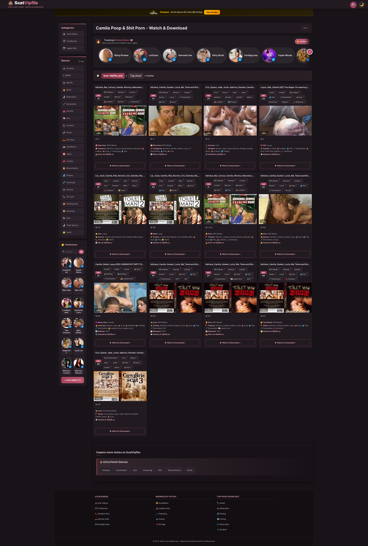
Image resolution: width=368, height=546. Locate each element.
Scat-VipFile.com (113, 75)
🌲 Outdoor (222, 529)
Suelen (161, 97)
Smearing (147, 470)
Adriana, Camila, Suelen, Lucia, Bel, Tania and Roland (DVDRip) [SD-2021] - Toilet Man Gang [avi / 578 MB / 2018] (285, 264)
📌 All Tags (160, 524)
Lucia (171, 97)
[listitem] (115, 55)
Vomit (189, 470)
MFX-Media (108, 92)
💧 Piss (162, 102)
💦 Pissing (232, 102)
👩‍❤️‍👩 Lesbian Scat (163, 508)
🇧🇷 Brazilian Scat (102, 524)
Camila (107, 97)
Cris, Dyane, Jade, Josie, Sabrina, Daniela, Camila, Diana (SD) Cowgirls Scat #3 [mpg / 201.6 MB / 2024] (230, 87)
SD (186, 279)
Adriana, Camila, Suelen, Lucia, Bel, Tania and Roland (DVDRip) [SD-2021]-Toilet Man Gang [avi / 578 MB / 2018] (285, 175)
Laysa (271, 92)
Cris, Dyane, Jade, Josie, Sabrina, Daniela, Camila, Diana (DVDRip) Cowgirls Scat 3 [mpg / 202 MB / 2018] (120, 352)
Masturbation (174, 470)
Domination (121, 470)
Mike (125, 186)
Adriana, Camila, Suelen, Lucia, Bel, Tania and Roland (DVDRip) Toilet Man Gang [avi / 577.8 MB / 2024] (175, 87)
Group (288, 190)
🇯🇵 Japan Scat (236, 279)
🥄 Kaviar (221, 503)
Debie (117, 269)
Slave (134, 186)
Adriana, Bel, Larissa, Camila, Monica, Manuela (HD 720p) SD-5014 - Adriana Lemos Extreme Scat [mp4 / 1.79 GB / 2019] (230, 175)
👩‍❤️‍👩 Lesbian (108, 102)
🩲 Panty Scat (223, 524)
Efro (160, 470)
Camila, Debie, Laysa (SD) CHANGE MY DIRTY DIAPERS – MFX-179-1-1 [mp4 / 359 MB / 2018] (120, 264)
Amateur (106, 470)
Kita (125, 181)
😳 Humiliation (162, 503)
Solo (135, 470)
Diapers (285, 102)
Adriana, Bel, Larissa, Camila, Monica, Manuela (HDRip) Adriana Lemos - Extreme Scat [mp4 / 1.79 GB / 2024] (120, 87)
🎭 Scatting (121, 274)
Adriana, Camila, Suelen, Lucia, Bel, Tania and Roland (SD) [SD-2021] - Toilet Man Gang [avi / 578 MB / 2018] (175, 264)
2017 (178, 279)
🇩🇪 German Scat (102, 519)
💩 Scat (121, 102)
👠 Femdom (108, 190)
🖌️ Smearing (134, 102)
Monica (117, 97)
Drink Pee (273, 102)
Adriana (121, 92)
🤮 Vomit (121, 190)
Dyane (225, 92)
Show (305, 28)
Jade (234, 92)
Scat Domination (110, 358)
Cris (215, 92)
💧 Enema (160, 519)
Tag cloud (135, 75)
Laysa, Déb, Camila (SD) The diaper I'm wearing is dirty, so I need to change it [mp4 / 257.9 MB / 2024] (285, 87)
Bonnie (135, 181)
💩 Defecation (223, 508)
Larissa (132, 92)
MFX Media (163, 92)
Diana (249, 97)
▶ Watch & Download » (120, 166)
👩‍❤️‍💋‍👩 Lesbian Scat (126, 279)
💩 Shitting (108, 274)
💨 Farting (221, 519)
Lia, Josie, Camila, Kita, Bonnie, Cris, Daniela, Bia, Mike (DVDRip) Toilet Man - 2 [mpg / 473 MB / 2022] (120, 175)
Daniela (228, 97)
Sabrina (217, 97)
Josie (243, 92)
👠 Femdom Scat (102, 513)
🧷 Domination (184, 97)
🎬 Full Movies (101, 508)
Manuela (128, 97)
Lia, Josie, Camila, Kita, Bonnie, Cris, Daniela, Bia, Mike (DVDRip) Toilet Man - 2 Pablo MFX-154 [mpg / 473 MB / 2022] (175, 175)
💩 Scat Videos (101, 503)
